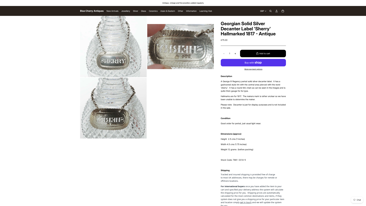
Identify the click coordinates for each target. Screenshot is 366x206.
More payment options (253, 69)
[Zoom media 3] (113, 108)
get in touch (246, 202)
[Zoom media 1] (113, 46)
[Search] (270, 11)
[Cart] (283, 11)
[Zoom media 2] (180, 46)
